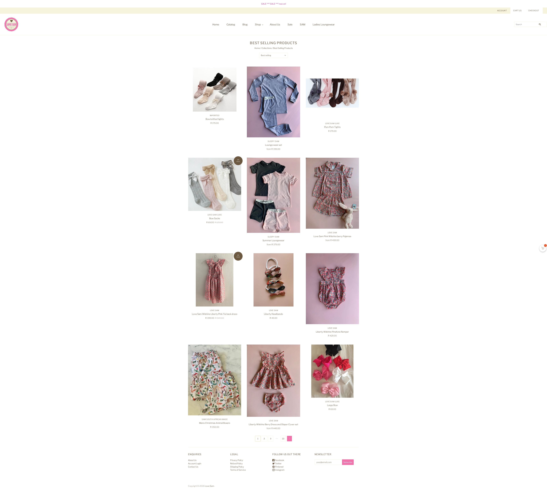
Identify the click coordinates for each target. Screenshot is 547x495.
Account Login (194, 463)
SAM (302, 24)
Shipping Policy (237, 467)
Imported (215, 115)
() (517, 10)
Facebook (279, 460)
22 (283, 438)
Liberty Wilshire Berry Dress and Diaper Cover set (273, 424)
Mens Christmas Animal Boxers (214, 423)
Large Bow (332, 405)
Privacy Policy (236, 460)
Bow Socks (214, 218)
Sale (290, 24)
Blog (245, 24)
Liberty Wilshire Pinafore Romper (332, 332)
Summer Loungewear (273, 240)
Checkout (533, 10)
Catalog (230, 24)
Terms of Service (238, 470)
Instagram (279, 470)
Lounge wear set (273, 145)
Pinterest (279, 467)
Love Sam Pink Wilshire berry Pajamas (332, 236)
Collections (267, 48)
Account (502, 10)
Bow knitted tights (215, 119)
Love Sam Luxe (332, 123)
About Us (275, 24)
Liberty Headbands (273, 314)
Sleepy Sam (273, 141)
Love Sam (332, 233)
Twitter (278, 463)
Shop (258, 24)
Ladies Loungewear (324, 24)
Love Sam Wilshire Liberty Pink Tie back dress (214, 314)
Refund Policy (236, 463)
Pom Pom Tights (332, 127)
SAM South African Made (214, 419)
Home (215, 24)
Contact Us (193, 467)
